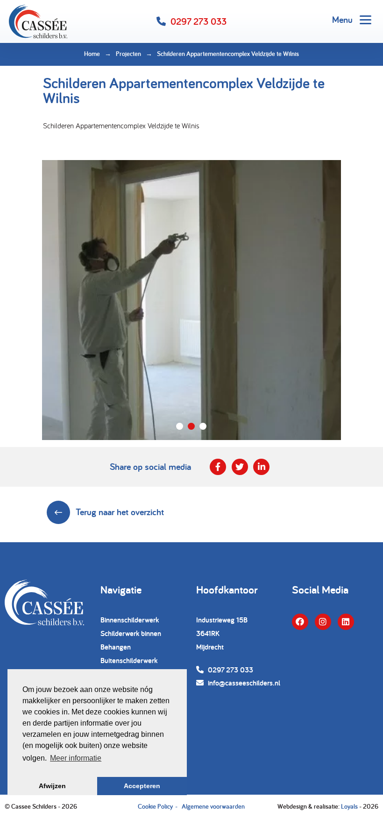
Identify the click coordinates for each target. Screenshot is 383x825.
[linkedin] (346, 622)
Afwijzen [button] (52, 786)
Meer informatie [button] (75, 758)
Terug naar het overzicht (120, 512)
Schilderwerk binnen (130, 633)
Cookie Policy (155, 806)
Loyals (349, 806)
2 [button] (191, 426)
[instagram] (323, 622)
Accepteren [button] (142, 786)
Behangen (115, 647)
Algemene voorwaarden (213, 806)
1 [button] (179, 426)
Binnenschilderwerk (129, 620)
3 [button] (202, 426)
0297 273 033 (198, 21)
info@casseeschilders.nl (243, 683)
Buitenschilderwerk (128, 660)
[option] (191, 300)
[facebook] (300, 622)
